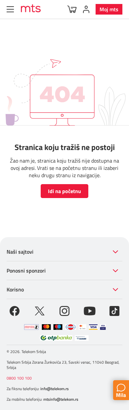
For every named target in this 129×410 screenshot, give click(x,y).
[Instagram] (64, 310)
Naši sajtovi (20, 252)
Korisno (15, 289)
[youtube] (90, 310)
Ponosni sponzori (26, 271)
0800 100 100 (19, 378)
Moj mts (109, 9)
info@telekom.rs (54, 388)
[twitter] (40, 310)
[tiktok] (114, 310)
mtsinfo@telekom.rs (60, 399)
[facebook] (14, 310)
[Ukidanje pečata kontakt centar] (31, 327)
